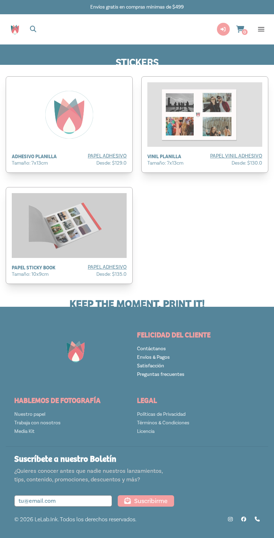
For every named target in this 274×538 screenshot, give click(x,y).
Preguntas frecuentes (160, 374)
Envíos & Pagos (153, 357)
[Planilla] (69, 114)
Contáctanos (151, 349)
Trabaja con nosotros (37, 423)
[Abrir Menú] (261, 29)
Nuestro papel (29, 414)
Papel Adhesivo (107, 156)
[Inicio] (15, 29)
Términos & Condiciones (163, 423)
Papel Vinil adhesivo (236, 156)
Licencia (145, 431)
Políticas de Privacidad (161, 414)
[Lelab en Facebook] (243, 519)
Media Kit (24, 431)
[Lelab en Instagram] (230, 519)
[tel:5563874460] (257, 519)
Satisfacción (150, 366)
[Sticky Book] (69, 225)
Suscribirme (151, 501)
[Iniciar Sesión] (223, 29)
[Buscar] (33, 29)
